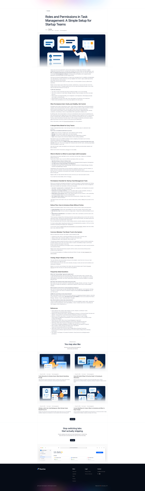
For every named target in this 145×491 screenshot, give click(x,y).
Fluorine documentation (69, 121)
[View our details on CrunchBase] (99, 473)
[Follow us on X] (98, 473)
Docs (68, 149)
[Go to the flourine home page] (41, 469)
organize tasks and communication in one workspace (71, 226)
